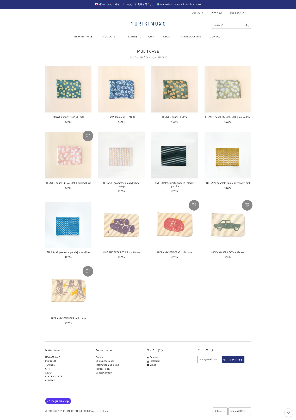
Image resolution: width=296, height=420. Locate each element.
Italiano (218, 411)
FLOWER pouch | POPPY (174, 117)
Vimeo (152, 365)
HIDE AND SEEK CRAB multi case (174, 252)
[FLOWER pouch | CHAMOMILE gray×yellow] (228, 89)
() (216, 13)
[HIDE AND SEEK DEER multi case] (68, 291)
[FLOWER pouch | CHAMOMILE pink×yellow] (68, 155)
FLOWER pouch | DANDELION (68, 117)
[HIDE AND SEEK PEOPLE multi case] (121, 225)
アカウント (198, 13)
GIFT (151, 36)
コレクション (146, 57)
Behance (154, 357)
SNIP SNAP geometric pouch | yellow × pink (227, 183)
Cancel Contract (104, 373)
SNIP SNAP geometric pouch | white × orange (121, 184)
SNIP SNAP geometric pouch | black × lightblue (174, 184)
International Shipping (107, 365)
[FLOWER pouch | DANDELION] (68, 89)
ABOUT (167, 36)
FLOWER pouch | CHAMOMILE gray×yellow (227, 117)
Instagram (154, 361)
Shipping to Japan (105, 361)
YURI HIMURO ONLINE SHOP (74, 411)
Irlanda (237, 411)
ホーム (133, 57)
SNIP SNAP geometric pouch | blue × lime (68, 252)
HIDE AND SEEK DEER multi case (68, 318)
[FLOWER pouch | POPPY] (174, 89)
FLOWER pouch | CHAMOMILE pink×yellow (68, 183)
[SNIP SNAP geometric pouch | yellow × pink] (228, 155)
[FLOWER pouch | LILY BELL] (121, 89)
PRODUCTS (108, 36)
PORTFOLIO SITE (191, 36)
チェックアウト (238, 13)
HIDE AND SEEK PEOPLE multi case (121, 252)
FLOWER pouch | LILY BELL (121, 117)
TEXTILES (132, 36)
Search (99, 357)
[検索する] (247, 25)
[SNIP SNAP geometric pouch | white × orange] (121, 155)
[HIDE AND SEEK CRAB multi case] (174, 225)
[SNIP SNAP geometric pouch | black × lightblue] (174, 155)
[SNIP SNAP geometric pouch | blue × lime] (68, 225)
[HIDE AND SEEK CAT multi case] (228, 225)
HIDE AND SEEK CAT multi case (227, 252)
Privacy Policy (103, 369)
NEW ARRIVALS (83, 36)
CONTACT (216, 36)
